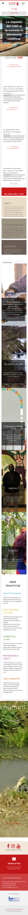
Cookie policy (19, 909)
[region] (14, 36)
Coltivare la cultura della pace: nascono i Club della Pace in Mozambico (12, 170)
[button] (14, 36)
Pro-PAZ (13, 488)
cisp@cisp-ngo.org (12, 887)
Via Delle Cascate (13, 364)
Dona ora (14, 13)
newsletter (14, 864)
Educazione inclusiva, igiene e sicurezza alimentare (13, 305)
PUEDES (13, 551)
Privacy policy (9, 909)
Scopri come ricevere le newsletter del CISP (14, 868)
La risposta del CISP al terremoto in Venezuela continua (14, 30)
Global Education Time (13, 427)
